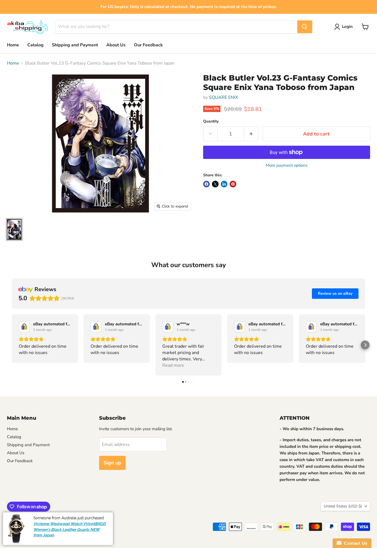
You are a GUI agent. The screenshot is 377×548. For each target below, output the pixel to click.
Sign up (112, 462)
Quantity (211, 121)
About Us (116, 45)
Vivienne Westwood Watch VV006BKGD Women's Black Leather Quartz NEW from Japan (69, 529)
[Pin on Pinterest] (233, 184)
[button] (11, 344)
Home (13, 45)
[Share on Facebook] (206, 184)
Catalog (35, 45)
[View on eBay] (24, 326)
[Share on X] (215, 184)
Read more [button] (173, 365)
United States (343, 506)
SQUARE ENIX (223, 97)
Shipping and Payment (75, 45)
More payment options (286, 165)
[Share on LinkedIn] (224, 184)
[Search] (304, 26)
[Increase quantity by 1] (251, 134)
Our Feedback (148, 45)
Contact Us (354, 543)
